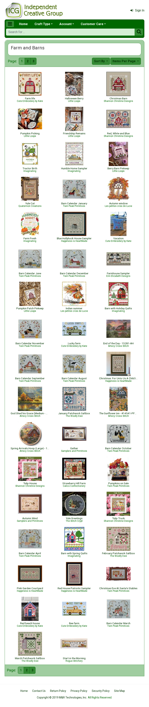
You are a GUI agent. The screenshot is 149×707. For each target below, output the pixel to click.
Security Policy (101, 690)
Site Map (119, 690)
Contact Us (39, 690)
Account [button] (65, 24)
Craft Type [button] (42, 24)
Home (23, 24)
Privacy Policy (79, 690)
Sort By (100, 61)
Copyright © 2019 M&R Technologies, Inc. (62, 697)
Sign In (139, 10)
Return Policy (58, 690)
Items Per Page (124, 61)
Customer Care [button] (92, 24)
